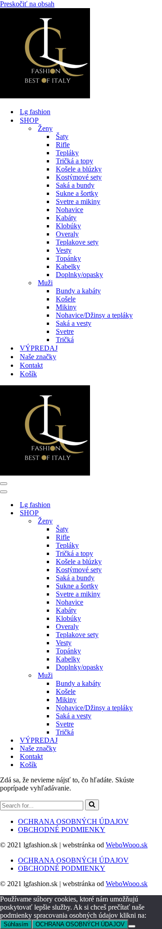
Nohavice (69, 209)
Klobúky (68, 226)
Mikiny (66, 307)
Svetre (65, 331)
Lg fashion (35, 112)
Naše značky (38, 357)
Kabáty (66, 218)
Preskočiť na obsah (27, 4)
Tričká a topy (74, 161)
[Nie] (131, 926)
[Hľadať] (92, 805)
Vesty (64, 250)
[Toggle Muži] (157, 675)
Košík (28, 374)
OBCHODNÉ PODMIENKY (61, 829)
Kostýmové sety (79, 177)
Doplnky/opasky (79, 274)
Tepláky (67, 153)
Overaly (67, 234)
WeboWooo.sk (127, 845)
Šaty (62, 136)
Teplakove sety (77, 242)
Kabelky (68, 266)
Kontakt (31, 365)
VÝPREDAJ (39, 348)
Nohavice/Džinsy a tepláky (94, 315)
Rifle (63, 144)
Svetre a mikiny (78, 201)
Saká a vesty (73, 323)
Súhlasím (16, 924)
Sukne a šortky (77, 193)
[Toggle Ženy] (157, 521)
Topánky (68, 258)
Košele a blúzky (79, 169)
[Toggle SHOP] (157, 513)
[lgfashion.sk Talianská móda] (45, 96)
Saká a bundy (75, 185)
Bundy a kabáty (78, 291)
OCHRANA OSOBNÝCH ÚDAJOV (73, 821)
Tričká (65, 339)
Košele (66, 299)
